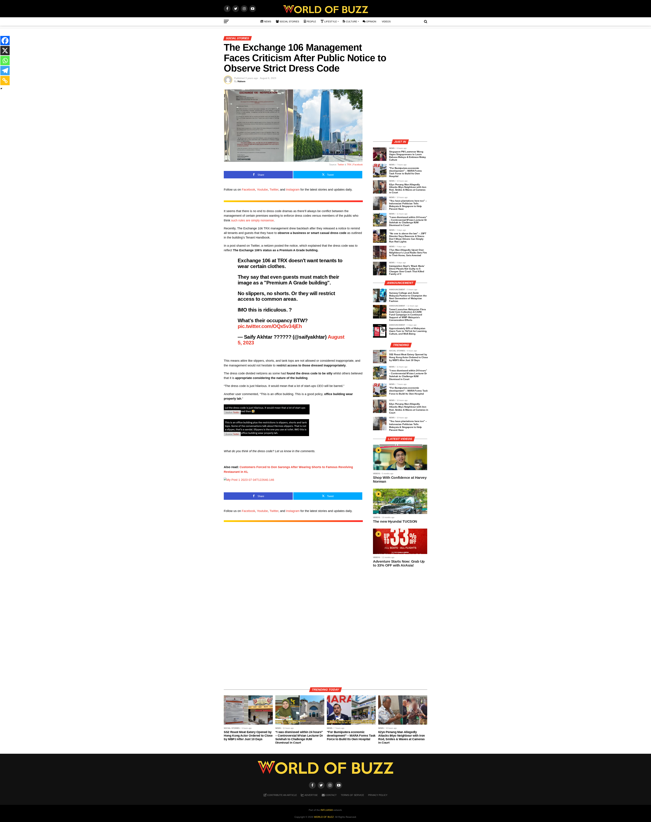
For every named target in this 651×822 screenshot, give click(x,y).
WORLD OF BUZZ (324, 817)
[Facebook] (5, 40)
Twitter (341, 164)
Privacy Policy (377, 795)
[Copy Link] (5, 80)
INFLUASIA (327, 810)
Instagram (293, 189)
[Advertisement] (400, 112)
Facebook (248, 189)
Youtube (262, 189)
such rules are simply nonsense (252, 220)
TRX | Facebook (355, 164)
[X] (5, 50)
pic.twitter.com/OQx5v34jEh (270, 326)
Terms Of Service (352, 795)
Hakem (241, 81)
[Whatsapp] (5, 60)
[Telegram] (5, 70)
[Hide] (1, 88)
